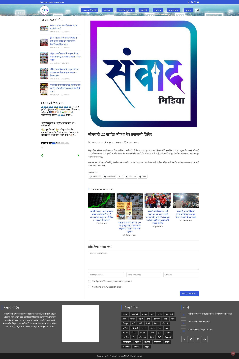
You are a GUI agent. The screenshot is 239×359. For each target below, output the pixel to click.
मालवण (143, 332)
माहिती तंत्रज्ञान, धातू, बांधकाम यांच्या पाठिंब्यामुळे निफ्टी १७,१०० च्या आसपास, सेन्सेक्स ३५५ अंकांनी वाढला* (101, 215)
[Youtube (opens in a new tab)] (197, 2)
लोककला (142, 337)
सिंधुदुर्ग (147, 346)
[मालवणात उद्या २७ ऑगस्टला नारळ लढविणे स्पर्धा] (44, 28)
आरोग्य (144, 314)
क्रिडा (165, 319)
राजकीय (126, 337)
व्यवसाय (138, 342)
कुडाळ (111, 142)
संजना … (69, 115)
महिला (134, 332)
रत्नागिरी (168, 332)
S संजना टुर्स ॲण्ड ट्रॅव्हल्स (52, 102)
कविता (132, 319)
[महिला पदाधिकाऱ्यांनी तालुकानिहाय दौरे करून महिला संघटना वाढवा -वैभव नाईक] (44, 57)
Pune (125, 314)
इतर (152, 314)
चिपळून (125, 323)
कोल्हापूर (157, 319)
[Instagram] (198, 339)
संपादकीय (157, 342)
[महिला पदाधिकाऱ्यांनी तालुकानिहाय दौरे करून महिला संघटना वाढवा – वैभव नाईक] (44, 73)
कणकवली (169, 314)
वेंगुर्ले (159, 337)
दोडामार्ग (165, 323)
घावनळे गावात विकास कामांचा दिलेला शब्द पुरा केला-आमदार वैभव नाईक (186, 214)
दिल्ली (148, 323)
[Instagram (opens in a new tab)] (194, 2)
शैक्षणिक (147, 342)
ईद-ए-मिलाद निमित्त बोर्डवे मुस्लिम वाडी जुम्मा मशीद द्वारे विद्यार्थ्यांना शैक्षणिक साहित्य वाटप (63, 40)
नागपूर (144, 328)
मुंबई (159, 332)
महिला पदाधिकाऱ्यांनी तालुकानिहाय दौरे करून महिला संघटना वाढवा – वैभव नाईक (64, 72)
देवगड (156, 323)
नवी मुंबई (135, 328)
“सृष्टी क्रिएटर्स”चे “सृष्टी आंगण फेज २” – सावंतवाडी (58, 124)
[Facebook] (191, 339)
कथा (124, 319)
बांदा (166, 328)
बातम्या (118, 142)
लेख (134, 337)
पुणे (160, 328)
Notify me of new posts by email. (107, 286)
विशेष (152, 337)
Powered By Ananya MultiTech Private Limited (126, 356)
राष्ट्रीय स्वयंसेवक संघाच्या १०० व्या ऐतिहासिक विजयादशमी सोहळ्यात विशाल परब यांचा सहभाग (129, 227)
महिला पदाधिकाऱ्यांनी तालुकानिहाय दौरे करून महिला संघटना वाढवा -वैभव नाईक (65, 56)
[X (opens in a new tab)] (188, 2)
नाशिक (152, 328)
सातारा (167, 342)
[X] (184, 339)
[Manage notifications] (233, 354)
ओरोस (160, 314)
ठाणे (133, 323)
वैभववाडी (168, 337)
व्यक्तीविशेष (127, 342)
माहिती (151, 332)
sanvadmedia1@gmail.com (200, 329)
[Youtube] (205, 339)
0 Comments (133, 142)
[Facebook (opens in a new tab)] (191, 2)
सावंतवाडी (137, 346)
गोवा (173, 319)
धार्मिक (125, 328)
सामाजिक (126, 346)
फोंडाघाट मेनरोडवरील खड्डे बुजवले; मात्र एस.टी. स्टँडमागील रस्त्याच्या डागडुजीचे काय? (65, 88)
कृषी (148, 319)
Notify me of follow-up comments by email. (112, 281)
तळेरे (140, 323)
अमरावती (135, 314)
